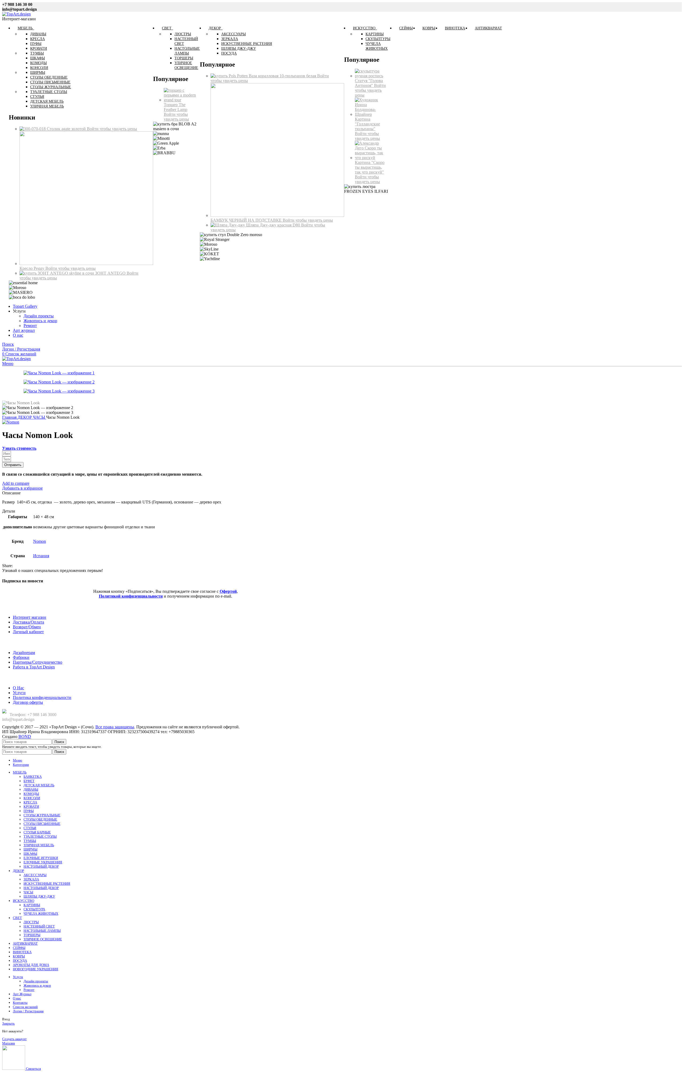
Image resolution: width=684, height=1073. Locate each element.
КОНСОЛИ (32, 798)
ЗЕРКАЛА (31, 879)
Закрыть (8, 1023)
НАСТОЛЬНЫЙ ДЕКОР (41, 866)
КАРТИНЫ (32, 905)
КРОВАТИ (31, 807)
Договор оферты (28, 702)
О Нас (18, 688)
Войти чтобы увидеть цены (112, 128)
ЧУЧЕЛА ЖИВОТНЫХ (41, 914)
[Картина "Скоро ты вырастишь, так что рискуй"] (371, 157)
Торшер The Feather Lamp (175, 107)
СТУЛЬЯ (30, 828)
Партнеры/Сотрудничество (37, 662)
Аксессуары (233, 34)
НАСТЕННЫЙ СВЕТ (39, 926)
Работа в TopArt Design (34, 667)
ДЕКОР (25, 417)
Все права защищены (114, 727)
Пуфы (35, 44)
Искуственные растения (246, 44)
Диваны (38, 34)
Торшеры (183, 58)
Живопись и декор (40, 320)
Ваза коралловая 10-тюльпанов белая (283, 76)
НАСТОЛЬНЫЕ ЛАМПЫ (42, 931)
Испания (41, 555)
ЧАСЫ (39, 417)
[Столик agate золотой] (33, 128)
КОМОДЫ (31, 794)
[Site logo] (16, 14)
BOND (24, 736)
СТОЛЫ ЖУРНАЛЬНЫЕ (42, 815)
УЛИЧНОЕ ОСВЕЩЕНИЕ (43, 939)
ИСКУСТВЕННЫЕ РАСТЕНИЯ (47, 884)
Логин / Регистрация (28, 1011)
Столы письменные (50, 82)
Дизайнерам (24, 652)
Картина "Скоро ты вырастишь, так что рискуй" (369, 167)
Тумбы (37, 53)
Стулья (37, 97)
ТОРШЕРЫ (32, 935)
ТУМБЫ (30, 841)
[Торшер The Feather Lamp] (180, 100)
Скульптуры (378, 39)
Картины (375, 34)
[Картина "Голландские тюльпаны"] (371, 114)
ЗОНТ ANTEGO (111, 273)
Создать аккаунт (14, 1039)
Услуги (19, 692)
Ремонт (30, 325)
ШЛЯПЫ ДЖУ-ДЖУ (39, 896)
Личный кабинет (28, 631)
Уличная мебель (47, 106)
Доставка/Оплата (28, 622)
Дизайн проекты (39, 316)
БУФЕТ (29, 781)
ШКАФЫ (30, 854)
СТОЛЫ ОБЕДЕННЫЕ (40, 819)
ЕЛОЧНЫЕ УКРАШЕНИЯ (43, 862)
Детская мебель (47, 101)
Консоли (39, 68)
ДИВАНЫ (31, 789)
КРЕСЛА (30, 802)
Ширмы (37, 73)
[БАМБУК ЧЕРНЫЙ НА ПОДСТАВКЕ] (277, 215)
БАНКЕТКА (33, 777)
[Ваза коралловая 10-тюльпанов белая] (230, 76)
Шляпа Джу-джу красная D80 (273, 225)
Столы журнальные (50, 87)
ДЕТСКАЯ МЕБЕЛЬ (39, 785)
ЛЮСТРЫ (31, 922)
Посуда (229, 53)
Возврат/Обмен (27, 627)
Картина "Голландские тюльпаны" (367, 124)
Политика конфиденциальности (42, 697)
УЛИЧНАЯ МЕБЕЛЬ (39, 845)
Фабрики (21, 657)
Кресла (37, 39)
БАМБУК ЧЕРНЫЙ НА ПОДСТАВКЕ (247, 220)
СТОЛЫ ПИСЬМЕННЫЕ (42, 824)
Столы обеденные (49, 77)
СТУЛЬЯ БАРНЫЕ (37, 832)
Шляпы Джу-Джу (238, 49)
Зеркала (229, 39)
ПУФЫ (29, 811)
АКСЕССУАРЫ (35, 875)
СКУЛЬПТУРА (34, 909)
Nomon (39, 541)
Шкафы (37, 58)
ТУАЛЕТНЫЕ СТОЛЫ (40, 836)
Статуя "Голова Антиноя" (369, 83)
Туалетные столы (48, 92)
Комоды (38, 63)
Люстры (182, 34)
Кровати (38, 49)
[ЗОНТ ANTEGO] (57, 273)
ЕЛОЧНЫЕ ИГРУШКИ (41, 858)
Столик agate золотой (67, 128)
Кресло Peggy (32, 268)
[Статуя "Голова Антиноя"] (371, 76)
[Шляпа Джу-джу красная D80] (228, 225)
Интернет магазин (29, 617)
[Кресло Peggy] (86, 263)
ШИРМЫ (30, 849)
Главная (10, 417)
